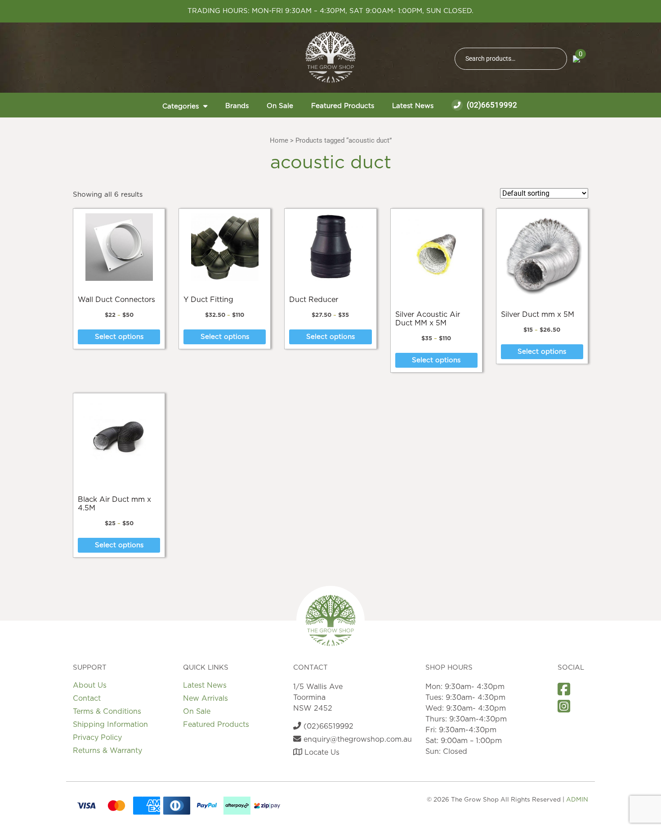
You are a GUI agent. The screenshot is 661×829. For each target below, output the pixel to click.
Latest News (412, 106)
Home (279, 140)
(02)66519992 (491, 104)
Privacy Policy (97, 737)
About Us (90, 685)
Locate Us (320, 752)
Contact (87, 698)
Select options (119, 336)
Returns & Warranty (107, 750)
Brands (237, 106)
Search (556, 58)
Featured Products (342, 106)
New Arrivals (205, 698)
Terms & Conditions (107, 711)
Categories (180, 106)
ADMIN (577, 800)
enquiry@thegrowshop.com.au (356, 739)
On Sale (280, 106)
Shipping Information (110, 724)
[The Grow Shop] (330, 57)
